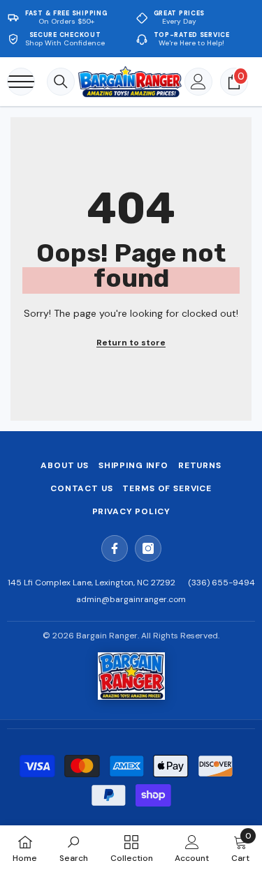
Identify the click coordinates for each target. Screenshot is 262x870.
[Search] (61, 82)
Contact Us (81, 488)
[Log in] (198, 82)
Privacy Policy (131, 511)
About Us (65, 465)
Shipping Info (133, 465)
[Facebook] (114, 548)
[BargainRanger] (131, 676)
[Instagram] (148, 548)
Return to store (131, 342)
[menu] (21, 82)
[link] (73, 847)
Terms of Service (166, 488)
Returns (199, 465)
